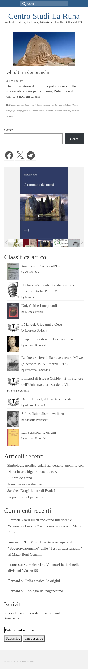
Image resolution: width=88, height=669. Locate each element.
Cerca (9, 130)
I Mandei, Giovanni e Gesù (41, 324)
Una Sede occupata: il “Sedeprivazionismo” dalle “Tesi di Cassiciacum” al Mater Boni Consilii (45, 548)
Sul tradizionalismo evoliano (42, 414)
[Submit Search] (23, 3)
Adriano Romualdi (35, 345)
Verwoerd (75, 111)
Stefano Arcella (20, 390)
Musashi (30, 297)
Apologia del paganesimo (44, 591)
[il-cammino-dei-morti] (45, 243)
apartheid (20, 105)
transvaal (66, 111)
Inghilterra (67, 105)
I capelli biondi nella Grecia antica (47, 339)
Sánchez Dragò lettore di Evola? (31, 491)
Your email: (13, 618)
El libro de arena (19, 478)
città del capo (56, 105)
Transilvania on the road (25, 484)
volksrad (9, 116)
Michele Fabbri (34, 311)
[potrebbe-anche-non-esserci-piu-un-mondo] (75, 242)
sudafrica (58, 111)
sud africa (49, 111)
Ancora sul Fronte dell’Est (41, 266)
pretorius (26, 111)
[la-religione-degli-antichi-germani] (30, 243)
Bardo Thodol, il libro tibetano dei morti (51, 399)
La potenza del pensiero (25, 497)
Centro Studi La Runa (44, 16)
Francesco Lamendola (37, 370)
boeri (27, 105)
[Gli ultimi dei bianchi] (44, 49)
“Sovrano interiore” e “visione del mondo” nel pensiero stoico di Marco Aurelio (45, 526)
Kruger (75, 105)
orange (19, 111)
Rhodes (35, 111)
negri (13, 111)
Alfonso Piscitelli (35, 405)
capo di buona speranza (40, 105)
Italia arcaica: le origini (38, 432)
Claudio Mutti (33, 272)
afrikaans (12, 105)
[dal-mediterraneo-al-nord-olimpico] (60, 242)
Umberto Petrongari (36, 419)
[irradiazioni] (15, 242)
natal (8, 111)
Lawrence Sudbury (36, 330)
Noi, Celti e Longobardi (39, 306)
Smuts (41, 111)
